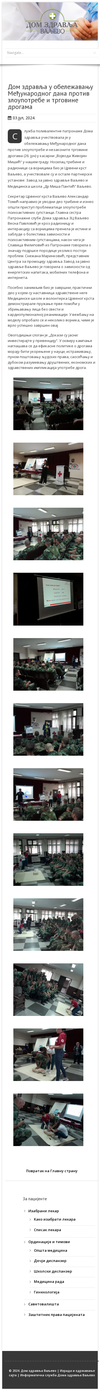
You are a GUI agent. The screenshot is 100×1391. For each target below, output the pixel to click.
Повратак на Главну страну (52, 1170)
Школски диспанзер (53, 1271)
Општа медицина (50, 1250)
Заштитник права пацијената (56, 1314)
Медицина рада (49, 1281)
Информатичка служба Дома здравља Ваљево (57, 1375)
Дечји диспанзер (50, 1260)
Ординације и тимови (49, 1241)
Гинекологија (46, 1292)
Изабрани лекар (43, 1210)
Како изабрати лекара (55, 1219)
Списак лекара (47, 1229)
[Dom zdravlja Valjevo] (52, 21)
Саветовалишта (43, 1303)
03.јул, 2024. (24, 117)
